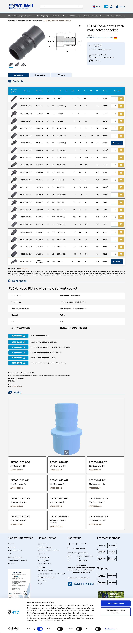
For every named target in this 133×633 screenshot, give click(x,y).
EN (96, 6)
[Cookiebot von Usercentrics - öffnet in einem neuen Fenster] (13, 629)
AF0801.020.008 (16, 470)
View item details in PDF (99, 55)
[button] (106, 6)
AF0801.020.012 (95, 470)
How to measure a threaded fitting (103, 57)
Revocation (42, 554)
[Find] (79, 6)
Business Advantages (46, 577)
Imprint (11, 544)
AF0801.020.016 (16, 488)
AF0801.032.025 (95, 506)
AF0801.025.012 (56, 488)
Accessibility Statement (17, 561)
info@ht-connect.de (17, 386)
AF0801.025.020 (16, 506)
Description (40, 75)
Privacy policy (43, 557)
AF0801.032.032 (16, 524)
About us (11, 547)
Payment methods (45, 564)
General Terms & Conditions (48, 551)
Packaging (42, 580)
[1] (121, 98)
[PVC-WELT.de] (21, 6)
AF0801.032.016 (56, 506)
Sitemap (11, 564)
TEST (40, 584)
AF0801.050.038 (95, 524)
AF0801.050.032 (56, 526)
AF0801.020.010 (56, 470)
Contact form (43, 544)
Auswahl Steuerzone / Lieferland (100, 38)
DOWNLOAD (17, 336)
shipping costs (106, 49)
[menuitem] (20, 15)
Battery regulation (15, 557)
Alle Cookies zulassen (116, 603)
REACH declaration (45, 571)
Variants (19, 75)
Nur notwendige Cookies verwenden (116, 611)
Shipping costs (44, 561)
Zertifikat (41, 567)
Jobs (10, 554)
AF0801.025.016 (95, 488)
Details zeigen (110, 629)
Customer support (45, 547)
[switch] (60, 629)
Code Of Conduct (15, 551)
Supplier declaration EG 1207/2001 (51, 574)
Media (62, 75)
